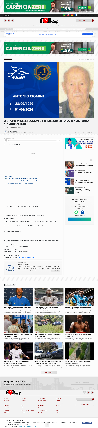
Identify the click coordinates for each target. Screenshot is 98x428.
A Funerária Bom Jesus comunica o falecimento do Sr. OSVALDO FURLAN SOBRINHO (60, 29)
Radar (58, 408)
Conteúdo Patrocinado (28, 410)
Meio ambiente (60, 403)
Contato (63, 26)
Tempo (24, 408)
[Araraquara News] (49, 20)
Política (24, 398)
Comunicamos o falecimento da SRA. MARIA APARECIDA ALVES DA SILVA (20, 29)
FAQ (40, 412)
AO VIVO (59, 410)
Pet (23, 405)
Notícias (30, 26)
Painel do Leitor (84, 404)
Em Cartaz (42, 408)
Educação (7, 405)
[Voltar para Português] (64, 15)
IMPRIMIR (89, 132)
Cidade (58, 405)
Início (23, 26)
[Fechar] (47, 425)
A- (75, 132)
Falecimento (46, 26)
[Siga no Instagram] (9, 20)
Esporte (38, 26)
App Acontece (43, 410)
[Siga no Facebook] (5, 20)
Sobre (23, 412)
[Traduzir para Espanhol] (72, 15)
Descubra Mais (48, 372)
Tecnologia (42, 398)
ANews (7, 410)
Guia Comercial (72, 26)
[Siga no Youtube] (12, 20)
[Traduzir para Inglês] (68, 15)
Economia (7, 400)
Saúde (24, 400)
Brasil (23, 403)
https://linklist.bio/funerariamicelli (26, 257)
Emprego (41, 405)
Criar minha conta (82, 383)
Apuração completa (87, 34)
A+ (80, 132)
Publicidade (8, 408)
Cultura (55, 26)
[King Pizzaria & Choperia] (49, 6)
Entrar (8, 15)
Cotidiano (7, 412)
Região (58, 400)
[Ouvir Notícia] (6, 140)
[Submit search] (93, 20)
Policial (59, 398)
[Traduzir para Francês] (76, 15)
